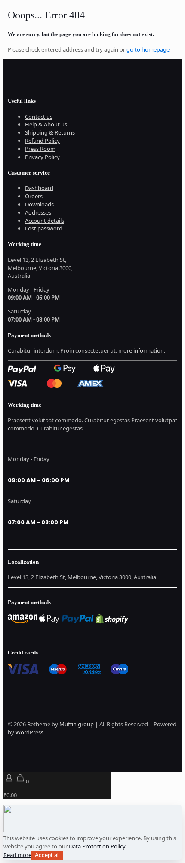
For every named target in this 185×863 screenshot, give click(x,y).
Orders (34, 196)
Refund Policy (42, 140)
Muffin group (76, 724)
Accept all (47, 855)
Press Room (40, 149)
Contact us (38, 116)
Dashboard (39, 188)
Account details (44, 220)
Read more (17, 855)
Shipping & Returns (50, 132)
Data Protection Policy (97, 846)
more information (141, 350)
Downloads (39, 204)
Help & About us (46, 124)
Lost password (43, 228)
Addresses (38, 212)
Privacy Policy (42, 157)
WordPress (29, 732)
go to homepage (148, 49)
